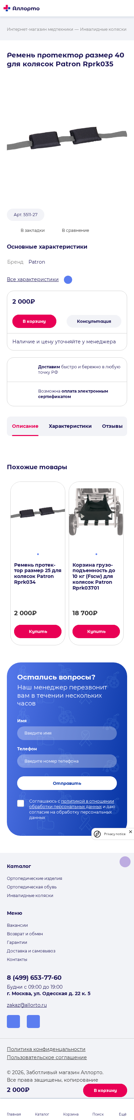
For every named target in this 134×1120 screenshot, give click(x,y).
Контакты (17, 959)
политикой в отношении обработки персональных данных (71, 804)
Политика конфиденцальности (46, 1049)
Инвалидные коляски (30, 895)
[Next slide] (130, 563)
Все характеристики (33, 279)
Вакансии (17, 925)
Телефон (27, 748)
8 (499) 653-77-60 (34, 977)
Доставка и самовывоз (31, 950)
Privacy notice (114, 834)
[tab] (38, 553)
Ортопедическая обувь (32, 887)
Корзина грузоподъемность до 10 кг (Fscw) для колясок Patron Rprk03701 (93, 576)
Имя (22, 720)
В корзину (105, 1090)
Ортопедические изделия (34, 878)
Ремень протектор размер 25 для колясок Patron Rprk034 (38, 573)
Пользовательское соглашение (47, 1057)
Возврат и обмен (25, 933)
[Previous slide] (4, 563)
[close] (130, 834)
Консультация (94, 321)
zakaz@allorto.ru (27, 1005)
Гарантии (17, 942)
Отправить (67, 783)
